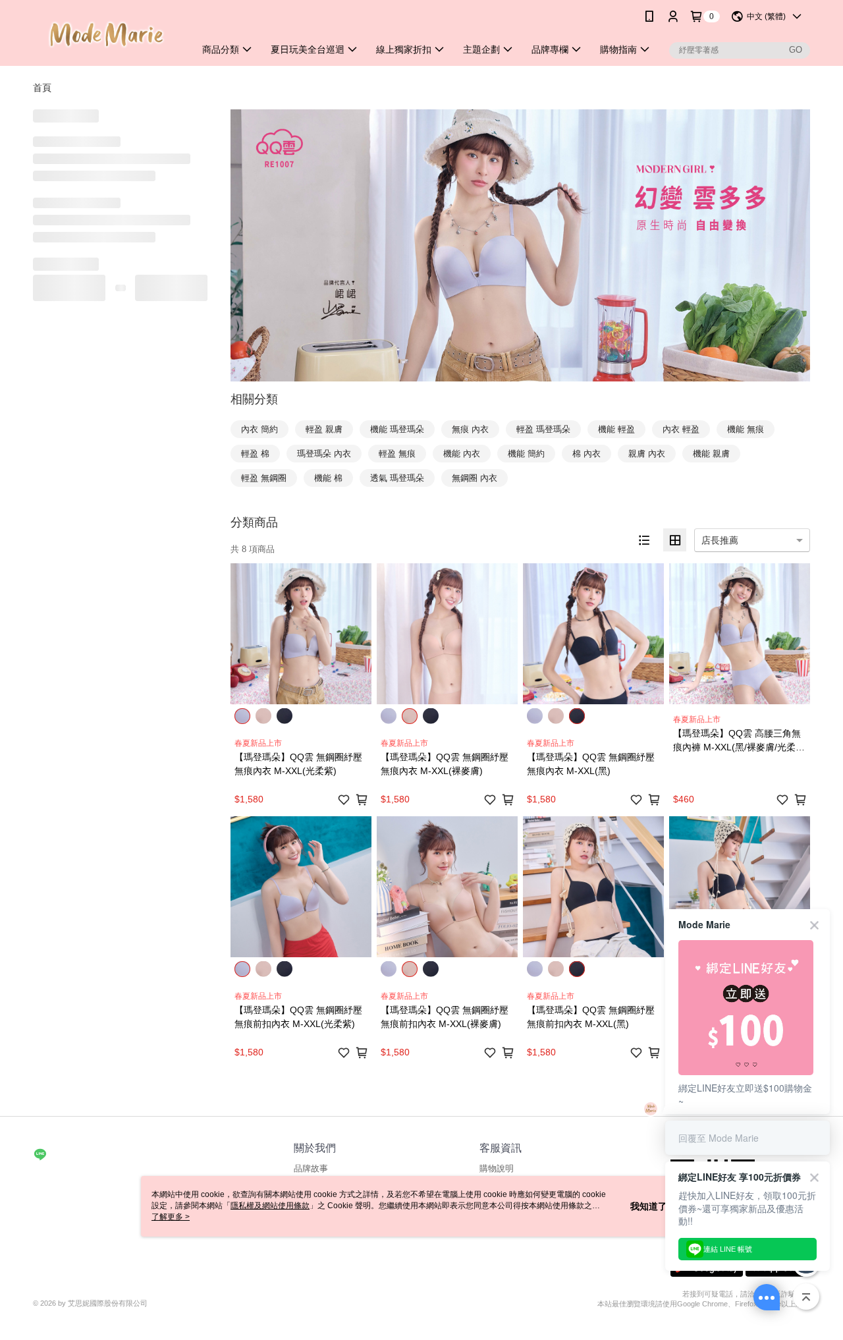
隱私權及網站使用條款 (270, 1205)
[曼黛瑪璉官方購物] (106, 34)
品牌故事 (311, 1168)
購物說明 (496, 1168)
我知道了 (648, 1206)
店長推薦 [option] (719, 540)
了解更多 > (170, 1216)
